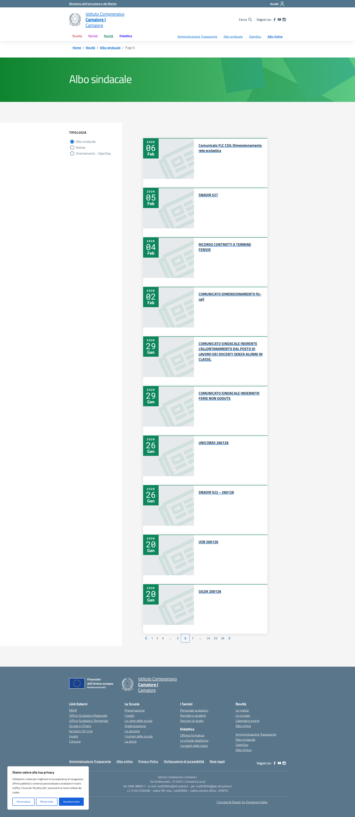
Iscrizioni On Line (81, 731)
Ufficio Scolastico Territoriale (88, 720)
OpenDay (255, 36)
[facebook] (274, 19)
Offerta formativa (192, 735)
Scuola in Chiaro (80, 725)
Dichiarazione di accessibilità (184, 761)
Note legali (217, 761)
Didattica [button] (125, 35)
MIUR (73, 710)
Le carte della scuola (138, 720)
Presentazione (135, 710)
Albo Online (275, 36)
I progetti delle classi (194, 745)
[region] (48, 788)
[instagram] (284, 19)
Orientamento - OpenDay (93, 153)
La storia (130, 741)
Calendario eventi (248, 720)
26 (222, 638)
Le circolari (243, 715)
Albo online (243, 725)
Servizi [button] (93, 35)
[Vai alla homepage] (75, 19)
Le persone (132, 731)
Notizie (80, 147)
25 (215, 638)
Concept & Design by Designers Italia (242, 802)
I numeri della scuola (139, 736)
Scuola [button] (77, 35)
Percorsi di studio (192, 720)
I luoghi (129, 715)
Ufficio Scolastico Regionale (88, 715)
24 (208, 638)
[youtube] (279, 19)
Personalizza (23, 802)
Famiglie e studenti (193, 715)
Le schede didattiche (194, 740)
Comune (75, 741)
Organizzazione (135, 725)
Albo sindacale (233, 36)
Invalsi (73, 736)
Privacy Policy (148, 761)
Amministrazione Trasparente (197, 36)
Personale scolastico (194, 710)
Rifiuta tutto (46, 802)
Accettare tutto (71, 802)
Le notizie (242, 710)
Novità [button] (108, 35)
